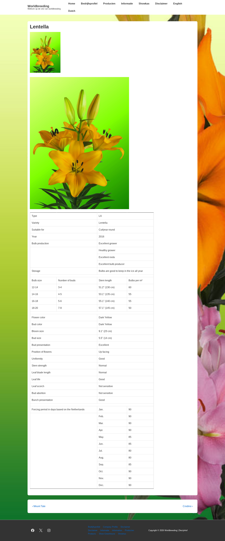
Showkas (144, 3)
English (177, 3)
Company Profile (110, 527)
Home (71, 3)
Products (92, 534)
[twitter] (41, 530)
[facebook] (33, 530)
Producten (109, 3)
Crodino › (188, 506)
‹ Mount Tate (38, 506)
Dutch (71, 11)
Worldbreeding (38, 6)
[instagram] (49, 530)
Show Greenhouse (107, 534)
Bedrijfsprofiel (89, 3)
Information (117, 530)
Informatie (127, 3)
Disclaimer (161, 3)
